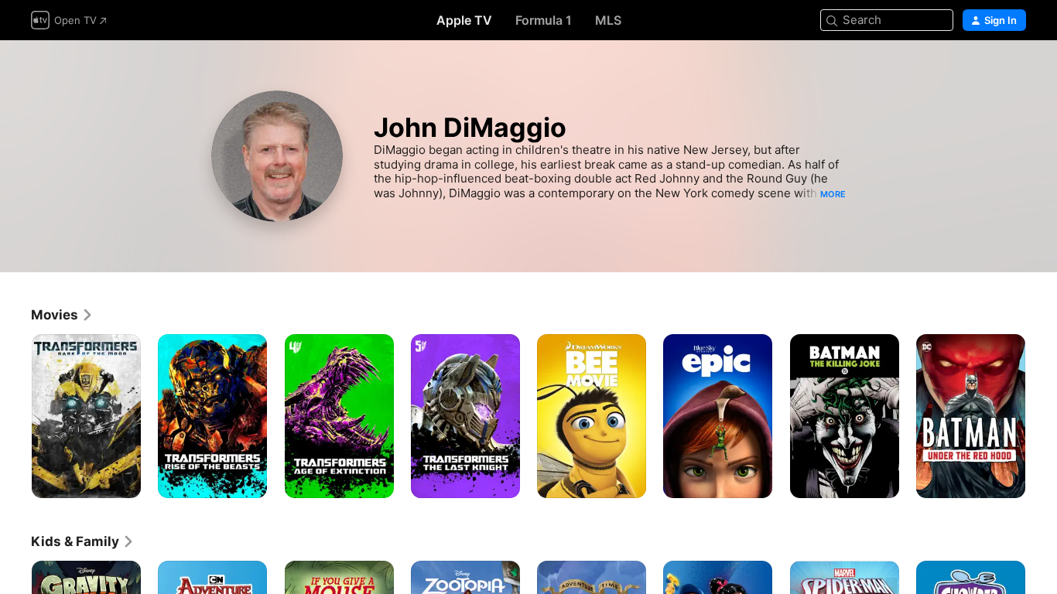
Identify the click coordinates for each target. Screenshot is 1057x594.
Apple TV (464, 20)
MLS (608, 20)
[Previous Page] (15, 416)
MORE (833, 194)
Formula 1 (543, 20)
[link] (62, 314)
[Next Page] (1041, 416)
